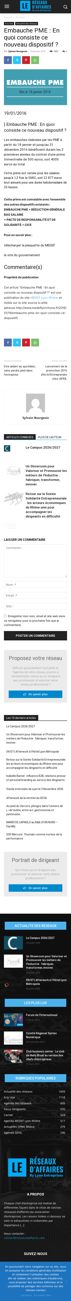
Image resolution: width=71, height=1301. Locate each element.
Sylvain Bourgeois (17, 51)
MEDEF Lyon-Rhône (44, 297)
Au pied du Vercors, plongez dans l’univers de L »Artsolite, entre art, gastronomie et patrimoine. (34, 810)
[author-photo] (35, 412)
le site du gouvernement (22, 255)
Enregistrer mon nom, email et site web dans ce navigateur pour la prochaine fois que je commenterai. (34, 620)
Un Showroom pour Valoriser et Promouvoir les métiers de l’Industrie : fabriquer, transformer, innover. (46, 475)
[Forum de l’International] (13, 1019)
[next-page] (12, 526)
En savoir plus (37, 694)
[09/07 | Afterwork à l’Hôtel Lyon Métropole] (13, 984)
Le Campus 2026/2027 (43, 447)
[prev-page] (6, 526)
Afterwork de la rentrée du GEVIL (26, 798)
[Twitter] (17, 60)
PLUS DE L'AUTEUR (49, 437)
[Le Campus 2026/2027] (14, 448)
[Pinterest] (26, 60)
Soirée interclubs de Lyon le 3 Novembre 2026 (34, 789)
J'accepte (26, 1295)
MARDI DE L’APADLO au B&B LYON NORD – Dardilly (32, 824)
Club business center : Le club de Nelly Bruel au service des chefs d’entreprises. (45, 1055)
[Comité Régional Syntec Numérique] (13, 1038)
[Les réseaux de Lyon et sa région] (35, 1167)
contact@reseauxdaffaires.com (24, 1238)
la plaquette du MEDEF (38, 245)
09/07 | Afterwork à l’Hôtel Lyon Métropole (32, 751)
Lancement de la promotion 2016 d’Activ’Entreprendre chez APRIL (54, 372)
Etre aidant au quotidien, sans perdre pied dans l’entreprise (20, 370)
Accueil (8, 17)
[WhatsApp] (35, 60)
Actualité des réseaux (26, 23)
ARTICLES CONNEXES (19, 437)
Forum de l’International (41, 1015)
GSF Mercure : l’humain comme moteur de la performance (34, 836)
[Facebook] (8, 60)
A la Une (20, 17)
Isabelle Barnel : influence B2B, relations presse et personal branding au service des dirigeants (36, 778)
